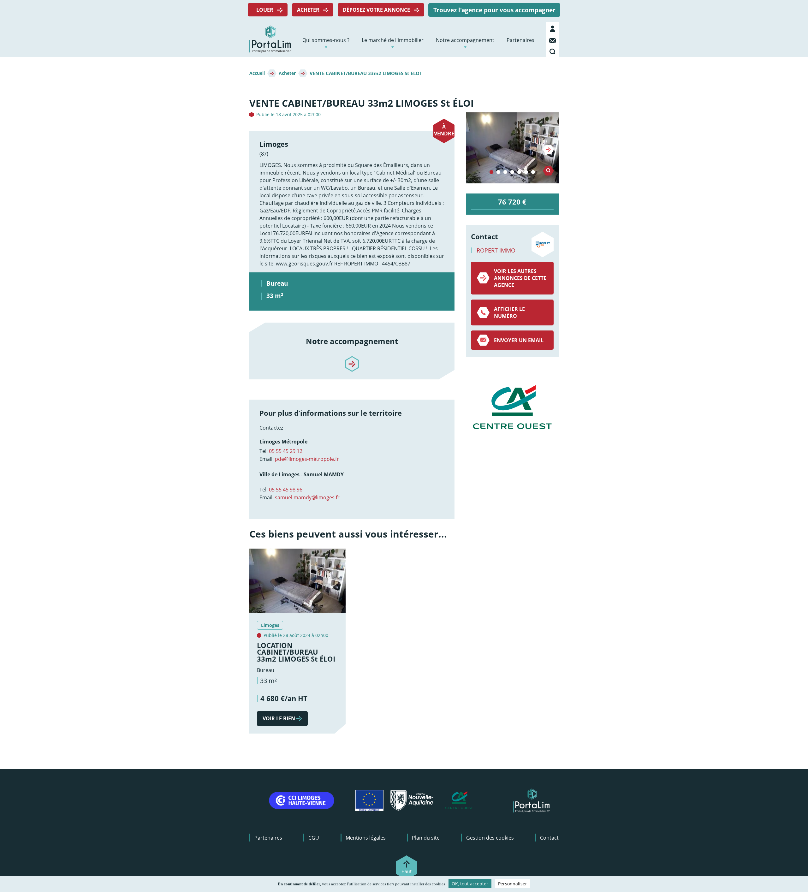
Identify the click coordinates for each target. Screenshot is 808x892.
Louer (264, 9)
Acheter (308, 9)
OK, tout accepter (470, 884)
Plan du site (426, 837)
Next (548, 149)
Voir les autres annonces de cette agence (520, 278)
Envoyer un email (519, 340)
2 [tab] (498, 172)
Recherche (553, 50)
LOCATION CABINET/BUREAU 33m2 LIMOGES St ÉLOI (296, 652)
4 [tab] (512, 172)
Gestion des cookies (490, 837)
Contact (553, 39)
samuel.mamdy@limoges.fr (307, 497)
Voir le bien (279, 718)
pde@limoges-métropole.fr (307, 458)
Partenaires (520, 40)
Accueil (257, 73)
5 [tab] (519, 172)
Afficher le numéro (509, 312)
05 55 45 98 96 (285, 489)
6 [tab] (526, 172)
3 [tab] (505, 172)
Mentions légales (366, 837)
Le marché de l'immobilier (393, 40)
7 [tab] (533, 172)
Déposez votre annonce (376, 9)
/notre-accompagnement (351, 358)
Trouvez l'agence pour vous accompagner (494, 10)
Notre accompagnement (465, 40)
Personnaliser (512, 884)
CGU (313, 837)
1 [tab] (491, 172)
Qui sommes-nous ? (325, 40)
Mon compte (553, 29)
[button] (512, 147)
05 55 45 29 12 (285, 451)
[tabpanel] (512, 147)
